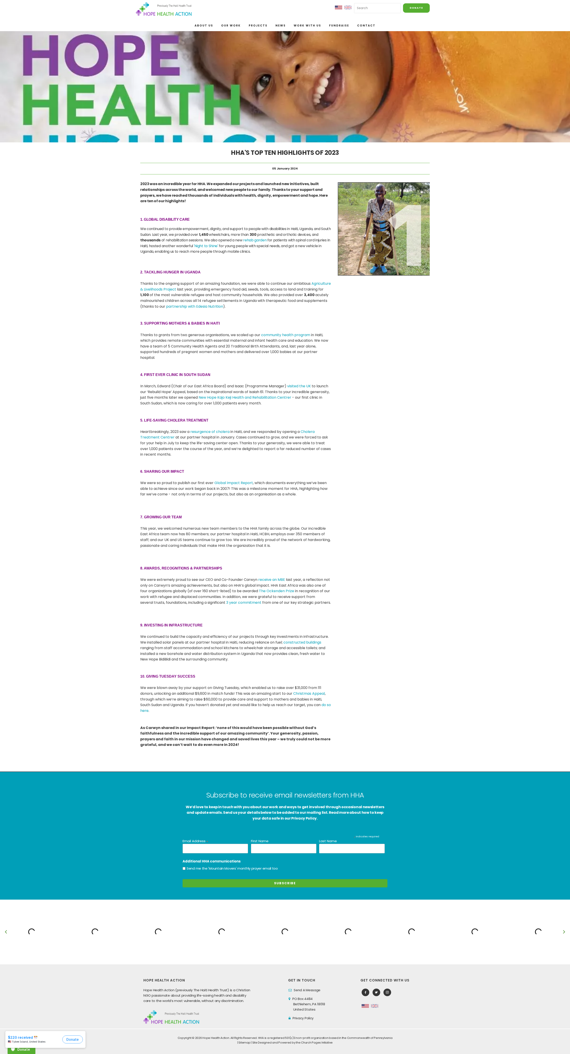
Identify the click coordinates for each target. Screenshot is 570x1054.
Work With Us (307, 25)
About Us (204, 25)
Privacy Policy (303, 1018)
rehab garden (255, 240)
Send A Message (307, 990)
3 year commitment (243, 602)
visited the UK (299, 386)
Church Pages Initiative (317, 1042)
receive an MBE (271, 579)
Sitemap (244, 1042)
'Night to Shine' (206, 245)
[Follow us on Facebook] (365, 992)
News (280, 25)
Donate (416, 8)
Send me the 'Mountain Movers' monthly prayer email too (232, 868)
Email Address (195, 841)
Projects (258, 25)
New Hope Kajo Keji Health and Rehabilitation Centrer (245, 397)
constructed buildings (302, 642)
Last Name (328, 841)
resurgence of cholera (210, 431)
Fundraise (339, 25)
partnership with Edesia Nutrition (194, 306)
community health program (285, 334)
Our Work (231, 25)
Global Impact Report (233, 482)
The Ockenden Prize (276, 591)
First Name (260, 841)
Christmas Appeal (309, 693)
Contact (366, 25)
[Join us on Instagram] (387, 992)
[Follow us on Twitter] (376, 992)
